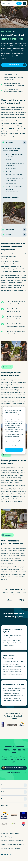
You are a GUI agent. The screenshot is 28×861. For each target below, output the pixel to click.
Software (8, 31)
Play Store (17, 848)
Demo (19, 3)
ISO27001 (21, 844)
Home (2, 31)
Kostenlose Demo (14, 64)
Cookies (3, 844)
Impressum (4, 848)
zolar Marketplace (14, 833)
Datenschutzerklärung (12, 844)
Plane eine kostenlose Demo (14, 767)
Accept (14, 450)
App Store (10, 848)
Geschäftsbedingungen (7, 837)
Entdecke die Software (10, 197)
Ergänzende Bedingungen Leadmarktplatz (12, 840)
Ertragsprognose (11, 183)
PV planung (13, 154)
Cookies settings (14, 445)
